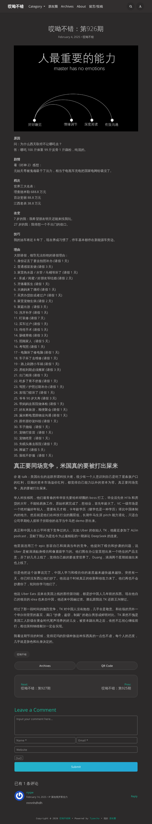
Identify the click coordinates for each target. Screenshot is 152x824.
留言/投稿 (96, 6)
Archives (67, 6)
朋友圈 (53, 6)
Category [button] (35, 6)
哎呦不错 (16, 6)
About (81, 6)
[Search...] (131, 6)
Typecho (95, 818)
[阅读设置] (140, 6)
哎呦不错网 (65, 818)
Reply (134, 796)
